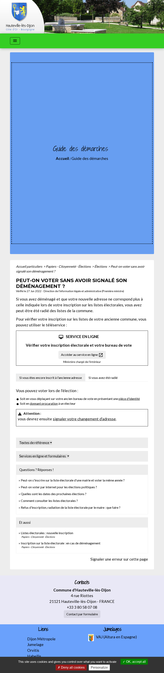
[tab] (50, 377)
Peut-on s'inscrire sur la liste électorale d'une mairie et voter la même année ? (73, 480)
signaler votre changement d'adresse (84, 419)
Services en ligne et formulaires (42, 456)
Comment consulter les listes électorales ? (49, 500)
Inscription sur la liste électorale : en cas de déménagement (60, 543)
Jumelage (35, 644)
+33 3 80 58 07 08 (82, 607)
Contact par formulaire (82, 614)
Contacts (82, 582)
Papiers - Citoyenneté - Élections (68, 266)
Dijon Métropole (41, 639)
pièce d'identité (129, 399)
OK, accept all (135, 661)
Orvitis (33, 650)
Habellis (34, 656)
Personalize (99, 667)
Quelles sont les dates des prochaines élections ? (53, 494)
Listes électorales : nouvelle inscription (47, 533)
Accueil (62, 158)
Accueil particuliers (29, 266)
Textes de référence (34, 443)
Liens (43, 629)
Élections (101, 266)
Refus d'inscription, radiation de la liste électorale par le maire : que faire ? (70, 507)
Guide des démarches (89, 158)
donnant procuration (44, 403)
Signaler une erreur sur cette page (119, 559)
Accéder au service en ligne (82, 355)
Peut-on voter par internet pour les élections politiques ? (59, 487)
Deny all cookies (72, 667)
